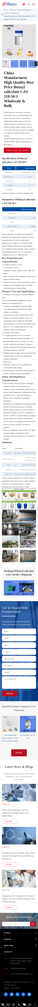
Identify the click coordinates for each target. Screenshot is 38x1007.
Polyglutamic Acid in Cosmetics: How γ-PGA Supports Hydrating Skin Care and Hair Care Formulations (18, 856)
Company (7, 939)
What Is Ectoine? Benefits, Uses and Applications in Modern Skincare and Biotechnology (15, 813)
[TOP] (35, 1004)
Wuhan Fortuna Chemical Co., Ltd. (19, 983)
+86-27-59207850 (16, 974)
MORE (19, 752)
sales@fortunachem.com (18, 968)
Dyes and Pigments (24, 10)
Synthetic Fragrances (11, 13)
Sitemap (6, 988)
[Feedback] (30, 1004)
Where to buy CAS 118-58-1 (17, 150)
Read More (9, 821)
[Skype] (2, 1004)
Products (13, 10)
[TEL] (19, 1004)
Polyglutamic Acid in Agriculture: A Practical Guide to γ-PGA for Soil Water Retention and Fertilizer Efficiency (18, 899)
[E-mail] (8, 1004)
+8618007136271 (27, 974)
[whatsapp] (13, 1004)
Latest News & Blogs (19, 767)
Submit (9, 693)
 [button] (2, 64)
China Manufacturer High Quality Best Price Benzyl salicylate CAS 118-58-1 (19, 17)
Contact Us (8, 952)
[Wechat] (24, 1004)
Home (6, 10)
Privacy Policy (15, 988)
